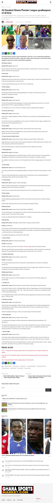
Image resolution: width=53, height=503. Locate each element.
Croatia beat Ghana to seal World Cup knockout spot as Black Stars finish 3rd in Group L (27, 408)
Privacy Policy (20, 500)
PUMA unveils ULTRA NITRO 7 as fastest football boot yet (14, 398)
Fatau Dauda (15, 366)
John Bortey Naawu (31, 366)
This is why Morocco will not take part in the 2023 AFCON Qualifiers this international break (24, 461)
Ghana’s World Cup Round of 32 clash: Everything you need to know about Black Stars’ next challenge (27, 403)
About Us (3, 500)
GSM (19, 495)
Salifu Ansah (13, 368)
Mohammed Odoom (41, 366)
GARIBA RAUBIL (9, 22)
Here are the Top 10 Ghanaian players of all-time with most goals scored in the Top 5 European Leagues (27, 465)
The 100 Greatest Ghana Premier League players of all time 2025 (17, 360)
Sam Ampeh (20, 368)
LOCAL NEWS (7, 6)
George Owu (23, 366)
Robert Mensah (5, 368)
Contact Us (9, 500)
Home (3, 6)
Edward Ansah (8, 366)
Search (3, 387)
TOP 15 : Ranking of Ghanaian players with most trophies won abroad (18, 455)
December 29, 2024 (19, 22)
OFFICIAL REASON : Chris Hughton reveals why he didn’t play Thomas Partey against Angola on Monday (27, 475)
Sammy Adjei (27, 368)
